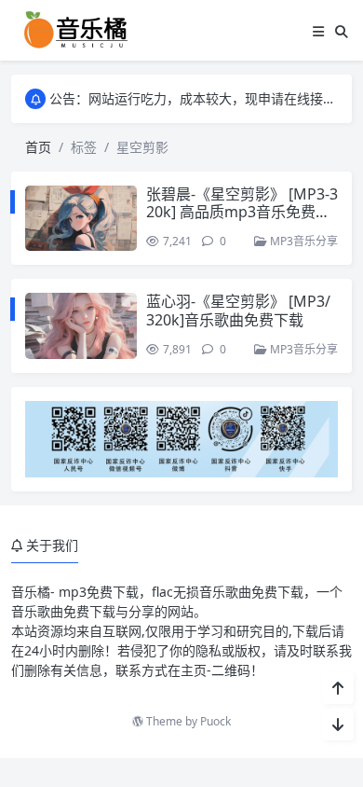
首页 (38, 147)
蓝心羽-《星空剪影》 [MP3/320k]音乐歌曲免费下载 (238, 310)
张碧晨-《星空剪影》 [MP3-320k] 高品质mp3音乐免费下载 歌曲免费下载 (242, 212)
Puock (215, 721)
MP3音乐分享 (302, 241)
